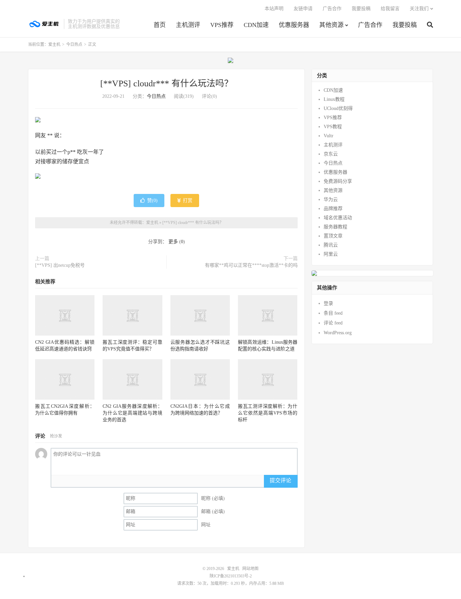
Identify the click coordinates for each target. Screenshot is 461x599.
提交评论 (280, 480)
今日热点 (74, 44)
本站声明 (274, 8)
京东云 (331, 153)
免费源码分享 (338, 181)
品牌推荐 (333, 208)
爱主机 (44, 24)
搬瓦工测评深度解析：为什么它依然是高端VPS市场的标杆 (267, 413)
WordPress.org (338, 332)
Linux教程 (334, 99)
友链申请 (303, 8)
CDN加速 (256, 25)
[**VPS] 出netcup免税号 (60, 265)
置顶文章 (333, 235)
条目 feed (333, 313)
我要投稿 (404, 25)
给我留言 (390, 8)
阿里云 (331, 254)
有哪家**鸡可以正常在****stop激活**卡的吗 (251, 265)
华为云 (331, 199)
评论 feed (333, 322)
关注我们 (419, 8)
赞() (152, 200)
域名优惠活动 (338, 217)
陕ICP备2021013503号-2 (231, 576)
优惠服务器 (294, 25)
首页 (160, 25)
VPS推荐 (222, 25)
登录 (328, 303)
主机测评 (188, 25)
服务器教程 (335, 226)
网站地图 (250, 568)
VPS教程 (333, 126)
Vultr (328, 135)
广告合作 (370, 25)
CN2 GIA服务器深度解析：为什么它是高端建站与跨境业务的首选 (132, 413)
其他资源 (331, 25)
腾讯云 (331, 245)
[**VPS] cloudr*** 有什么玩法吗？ (166, 83)
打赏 (187, 200)
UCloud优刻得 (338, 108)
